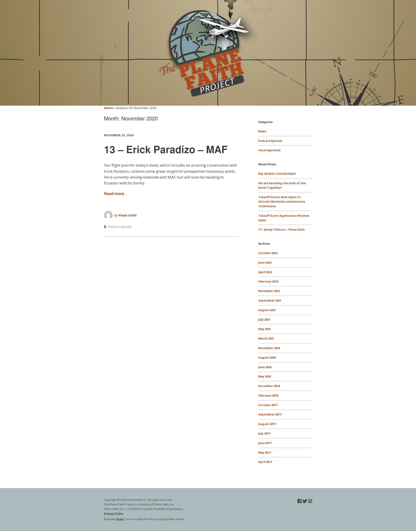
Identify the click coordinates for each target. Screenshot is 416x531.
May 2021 (264, 329)
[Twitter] (304, 501)
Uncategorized (269, 150)
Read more (114, 193)
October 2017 (267, 405)
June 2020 (264, 367)
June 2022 (264, 262)
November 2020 (269, 348)
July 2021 (264, 319)
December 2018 (269, 386)
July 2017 (264, 433)
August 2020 (267, 357)
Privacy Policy (113, 513)
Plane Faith (127, 215)
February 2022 (268, 281)
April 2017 (265, 462)
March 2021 (266, 338)
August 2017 (267, 424)
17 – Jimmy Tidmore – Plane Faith (281, 229)
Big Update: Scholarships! (277, 173)
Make (120, 519)
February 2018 (268, 395)
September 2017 (269, 414)
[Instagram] (310, 501)
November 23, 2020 (119, 135)
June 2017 (264, 443)
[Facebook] (299, 501)
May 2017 (264, 452)
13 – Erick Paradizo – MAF (166, 149)
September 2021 (269, 300)
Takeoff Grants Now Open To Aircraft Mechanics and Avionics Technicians (281, 201)
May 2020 (264, 376)
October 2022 (267, 253)
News (262, 131)
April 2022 (265, 272)
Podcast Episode (120, 227)
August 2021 (267, 310)
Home (108, 108)
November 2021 (269, 291)
